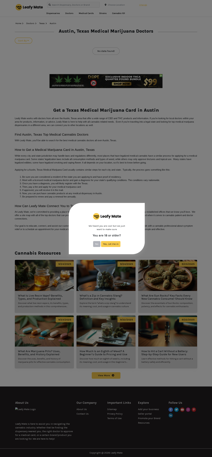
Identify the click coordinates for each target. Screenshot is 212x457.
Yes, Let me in (110, 243)
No (96, 243)
